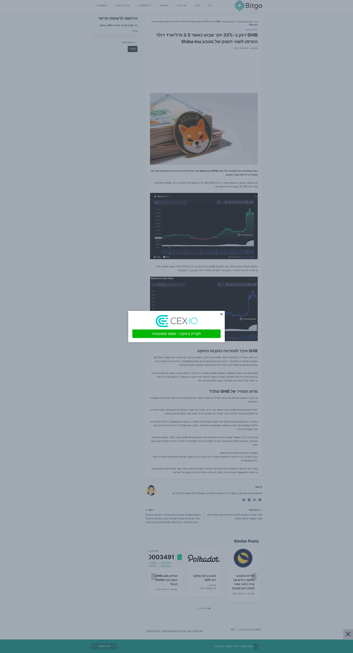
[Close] (221, 314)
